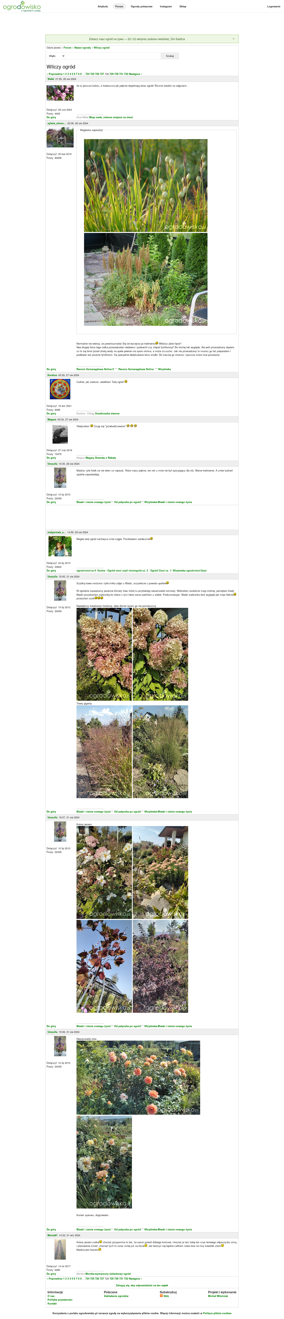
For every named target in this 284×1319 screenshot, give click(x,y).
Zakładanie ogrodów (116, 1296)
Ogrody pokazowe (141, 6)
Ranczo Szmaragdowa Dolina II (96, 369)
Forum (119, 6)
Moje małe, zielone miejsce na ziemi (111, 117)
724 (87, 74)
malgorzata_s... (57, 532)
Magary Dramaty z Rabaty (101, 457)
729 (112, 74)
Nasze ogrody (82, 47)
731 (121, 74)
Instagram (166, 6)
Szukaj (170, 56)
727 (102, 74)
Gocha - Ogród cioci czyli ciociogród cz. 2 (123, 570)
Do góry (51, 117)
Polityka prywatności (60, 1299)
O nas (51, 1296)
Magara (52, 419)
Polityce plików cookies (217, 1313)
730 (116, 74)
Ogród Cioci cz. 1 (160, 570)
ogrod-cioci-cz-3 (86, 570)
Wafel (51, 79)
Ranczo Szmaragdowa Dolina (136, 369)
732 (126, 74)
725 (92, 74)
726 (97, 74)
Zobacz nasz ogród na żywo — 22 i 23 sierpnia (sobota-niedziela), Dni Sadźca (137, 39)
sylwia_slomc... (57, 123)
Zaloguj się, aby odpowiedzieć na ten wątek (142, 1285)
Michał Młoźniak (218, 1296)
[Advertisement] (142, 24)
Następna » (135, 74)
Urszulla (52, 463)
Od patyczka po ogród (127, 502)
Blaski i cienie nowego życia (94, 502)
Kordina (52, 375)
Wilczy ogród (102, 47)
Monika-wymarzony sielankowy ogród (108, 1273)
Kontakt (52, 1303)
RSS (166, 1296)
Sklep (182, 6)
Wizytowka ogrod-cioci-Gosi (189, 570)
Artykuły (103, 6)
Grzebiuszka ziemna (107, 413)
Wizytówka (164, 369)
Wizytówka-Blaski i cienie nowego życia (168, 502)
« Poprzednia (54, 74)
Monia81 (53, 1235)
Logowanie (273, 6)
